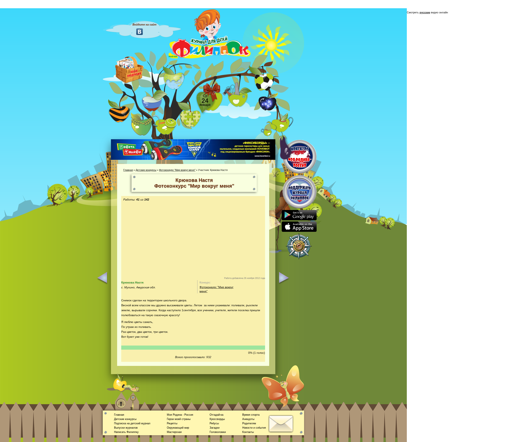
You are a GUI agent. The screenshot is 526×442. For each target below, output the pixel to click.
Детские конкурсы (146, 170)
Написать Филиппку (126, 432)
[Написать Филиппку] (276, 221)
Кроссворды (217, 419)
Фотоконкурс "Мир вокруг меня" (177, 170)
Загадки (214, 427)
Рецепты (172, 423)
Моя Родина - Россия (180, 414)
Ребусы (214, 423)
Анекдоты (248, 419)
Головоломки (218, 432)
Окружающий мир (178, 427)
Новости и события (254, 427)
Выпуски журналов (126, 427)
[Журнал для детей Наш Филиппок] (209, 33)
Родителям (249, 423)
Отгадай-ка (216, 414)
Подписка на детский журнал (132, 423)
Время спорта (251, 414)
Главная (128, 170)
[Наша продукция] (129, 69)
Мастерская (174, 432)
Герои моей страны (178, 419)
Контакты (248, 432)
